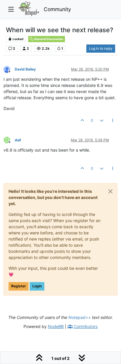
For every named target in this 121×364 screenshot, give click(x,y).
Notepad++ (79, 317)
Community (57, 9)
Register (18, 286)
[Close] (110, 191)
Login (37, 286)
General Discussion (48, 39)
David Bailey (25, 69)
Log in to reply (100, 48)
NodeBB (56, 326)
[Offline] (9, 68)
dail (18, 140)
